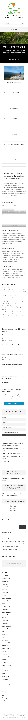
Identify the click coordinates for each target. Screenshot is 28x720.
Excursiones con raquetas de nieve (14, 159)
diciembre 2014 (6, 682)
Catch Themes (21, 717)
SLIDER (4, 700)
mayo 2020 (5, 603)
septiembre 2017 (6, 648)
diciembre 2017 (6, 643)
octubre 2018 (5, 623)
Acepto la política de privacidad (11, 432)
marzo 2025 (5, 584)
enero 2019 (5, 620)
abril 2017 (4, 651)
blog (3, 695)
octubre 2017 (5, 645)
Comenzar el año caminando (9, 538)
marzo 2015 (5, 673)
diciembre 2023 (6, 595)
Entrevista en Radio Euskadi (9, 549)
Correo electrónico (6, 427)
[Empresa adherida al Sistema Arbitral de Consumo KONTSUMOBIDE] (14, 494)
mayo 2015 (5, 670)
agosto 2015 (5, 668)
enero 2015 (5, 679)
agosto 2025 (5, 581)
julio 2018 (4, 631)
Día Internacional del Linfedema (10, 546)
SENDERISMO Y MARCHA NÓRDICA (14, 16)
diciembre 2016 (6, 656)
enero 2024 (5, 592)
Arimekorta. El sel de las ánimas (12, 355)
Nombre (4, 417)
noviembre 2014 (6, 684)
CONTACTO (5, 461)
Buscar (4, 524)
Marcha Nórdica (14, 108)
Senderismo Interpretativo (14, 82)
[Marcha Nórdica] (14, 99)
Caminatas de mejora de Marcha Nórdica (12, 453)
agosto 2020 (5, 601)
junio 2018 (5, 634)
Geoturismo (14, 134)
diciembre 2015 (6, 662)
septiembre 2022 (6, 598)
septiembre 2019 (6, 612)
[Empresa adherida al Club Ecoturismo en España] (14, 479)
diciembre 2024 (6, 589)
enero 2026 (5, 575)
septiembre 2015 (6, 665)
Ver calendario (6, 382)
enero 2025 (5, 587)
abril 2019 (4, 617)
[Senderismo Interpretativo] (14, 73)
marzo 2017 (5, 654)
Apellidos (4, 422)
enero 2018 (5, 640)
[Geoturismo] (14, 125)
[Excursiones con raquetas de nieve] (14, 150)
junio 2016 (5, 659)
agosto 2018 (5, 629)
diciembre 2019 (6, 606)
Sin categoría (5, 698)
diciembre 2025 (6, 578)
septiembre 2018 (6, 626)
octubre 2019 (5, 609)
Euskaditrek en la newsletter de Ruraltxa (12, 536)
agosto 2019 (5, 615)
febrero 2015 (5, 676)
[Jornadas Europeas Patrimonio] (14, 509)
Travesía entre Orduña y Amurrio (12, 345)
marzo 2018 (5, 637)
